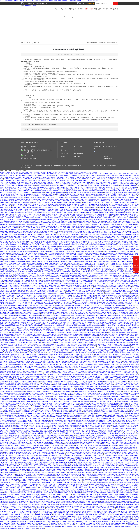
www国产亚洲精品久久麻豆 (49, 290)
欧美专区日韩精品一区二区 (81, 222)
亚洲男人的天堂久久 (36, 349)
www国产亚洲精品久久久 (36, 207)
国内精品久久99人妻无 (86, 175)
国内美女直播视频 (14, 202)
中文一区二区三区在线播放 (101, 319)
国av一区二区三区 (36, 286)
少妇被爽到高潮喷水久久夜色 (110, 448)
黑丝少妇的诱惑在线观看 (44, 305)
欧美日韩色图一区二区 (83, 303)
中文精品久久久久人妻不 (107, 308)
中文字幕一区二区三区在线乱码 (93, 283)
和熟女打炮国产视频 (40, 447)
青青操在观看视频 (39, 297)
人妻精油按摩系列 (94, 182)
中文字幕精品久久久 (55, 410)
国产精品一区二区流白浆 (77, 410)
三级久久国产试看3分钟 (91, 246)
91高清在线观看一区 (8, 448)
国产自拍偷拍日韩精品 (90, 373)
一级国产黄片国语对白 (130, 298)
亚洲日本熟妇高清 (38, 367)
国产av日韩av (77, 361)
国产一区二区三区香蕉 (115, 173)
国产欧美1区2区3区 (104, 300)
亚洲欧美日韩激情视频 (98, 356)
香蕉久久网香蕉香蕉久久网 (94, 224)
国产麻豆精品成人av (128, 259)
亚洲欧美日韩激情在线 (58, 189)
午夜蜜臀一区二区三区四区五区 (129, 195)
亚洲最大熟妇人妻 (115, 450)
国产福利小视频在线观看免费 (24, 396)
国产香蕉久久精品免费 (90, 276)
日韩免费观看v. (105, 173)
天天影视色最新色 (59, 324)
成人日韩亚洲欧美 (8, 178)
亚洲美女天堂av (63, 258)
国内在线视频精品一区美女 (91, 281)
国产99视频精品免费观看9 (84, 337)
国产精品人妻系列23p (12, 405)
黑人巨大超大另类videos (19, 175)
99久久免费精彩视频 (107, 371)
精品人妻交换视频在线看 (106, 234)
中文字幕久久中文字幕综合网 (67, 393)
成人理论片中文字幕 (35, 195)
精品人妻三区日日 (124, 202)
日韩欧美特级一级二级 (71, 415)
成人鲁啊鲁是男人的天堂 (106, 420)
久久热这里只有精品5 (91, 231)
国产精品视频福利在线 (54, 400)
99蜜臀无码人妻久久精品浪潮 (121, 413)
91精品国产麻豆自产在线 (41, 378)
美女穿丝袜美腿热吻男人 (90, 334)
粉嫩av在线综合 (57, 238)
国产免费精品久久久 (115, 302)
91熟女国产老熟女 (114, 185)
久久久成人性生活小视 (17, 205)
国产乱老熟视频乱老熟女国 (61, 313)
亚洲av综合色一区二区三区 (26, 337)
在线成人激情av (115, 226)
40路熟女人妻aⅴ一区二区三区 (129, 275)
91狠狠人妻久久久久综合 (77, 394)
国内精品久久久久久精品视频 (57, 266)
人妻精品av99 (135, 327)
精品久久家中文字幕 (51, 403)
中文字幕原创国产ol (130, 239)
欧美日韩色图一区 (101, 393)
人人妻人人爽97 (99, 381)
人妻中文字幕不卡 (29, 285)
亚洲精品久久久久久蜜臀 (70, 195)
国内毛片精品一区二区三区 (98, 266)
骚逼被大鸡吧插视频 (66, 315)
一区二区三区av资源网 (101, 194)
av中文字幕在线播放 (61, 221)
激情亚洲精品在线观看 (59, 327)
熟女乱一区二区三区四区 (20, 357)
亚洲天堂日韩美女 (103, 212)
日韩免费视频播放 (6, 234)
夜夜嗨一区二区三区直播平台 (112, 202)
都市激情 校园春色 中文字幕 (70, 371)
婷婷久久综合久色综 (7, 286)
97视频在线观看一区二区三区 (121, 320)
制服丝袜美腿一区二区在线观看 (95, 415)
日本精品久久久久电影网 (129, 178)
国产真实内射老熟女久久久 (115, 361)
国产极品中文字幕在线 (111, 452)
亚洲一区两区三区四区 (53, 300)
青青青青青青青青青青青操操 (91, 335)
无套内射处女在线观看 (92, 212)
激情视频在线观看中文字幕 (51, 374)
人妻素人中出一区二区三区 (120, 231)
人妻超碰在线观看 (14, 332)
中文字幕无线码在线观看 (68, 253)
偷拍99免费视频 (43, 310)
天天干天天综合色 (23, 265)
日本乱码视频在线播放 (34, 315)
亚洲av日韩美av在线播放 (124, 222)
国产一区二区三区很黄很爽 (127, 224)
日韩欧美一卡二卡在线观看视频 (26, 430)
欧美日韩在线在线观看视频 (107, 362)
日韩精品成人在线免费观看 (25, 421)
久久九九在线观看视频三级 (65, 263)
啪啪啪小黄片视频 (76, 173)
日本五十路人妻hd (17, 352)
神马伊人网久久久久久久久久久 (19, 266)
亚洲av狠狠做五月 (77, 285)
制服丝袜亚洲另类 (108, 454)
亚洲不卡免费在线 (28, 271)
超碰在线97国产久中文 (21, 280)
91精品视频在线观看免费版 (89, 315)
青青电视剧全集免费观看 (66, 400)
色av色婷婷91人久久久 (7, 312)
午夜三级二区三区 (75, 200)
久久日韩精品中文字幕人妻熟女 (115, 194)
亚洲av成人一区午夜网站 (16, 219)
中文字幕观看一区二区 (124, 427)
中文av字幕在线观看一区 (36, 302)
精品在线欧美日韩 (98, 349)
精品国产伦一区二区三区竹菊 (37, 317)
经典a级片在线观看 (60, 192)
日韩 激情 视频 (112, 373)
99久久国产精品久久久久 (50, 197)
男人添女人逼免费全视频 (11, 275)
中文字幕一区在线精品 (66, 283)
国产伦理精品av (88, 320)
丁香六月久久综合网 (15, 173)
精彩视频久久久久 (37, 396)
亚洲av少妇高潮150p (85, 258)
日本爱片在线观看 (27, 187)
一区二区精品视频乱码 (36, 416)
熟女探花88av (73, 364)
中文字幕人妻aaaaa (18, 286)
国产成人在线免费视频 (37, 292)
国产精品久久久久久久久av (129, 288)
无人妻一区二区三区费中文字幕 (72, 175)
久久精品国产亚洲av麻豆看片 (110, 258)
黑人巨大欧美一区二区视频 (47, 265)
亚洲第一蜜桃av (27, 389)
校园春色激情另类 (127, 322)
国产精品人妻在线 (82, 224)
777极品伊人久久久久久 (72, 292)
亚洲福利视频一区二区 (115, 275)
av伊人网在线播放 (92, 205)
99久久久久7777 (65, 185)
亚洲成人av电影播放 (62, 403)
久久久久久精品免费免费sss (26, 192)
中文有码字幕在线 (80, 280)
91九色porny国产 (109, 187)
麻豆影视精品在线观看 (30, 251)
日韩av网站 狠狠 (100, 389)
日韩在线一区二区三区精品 (94, 342)
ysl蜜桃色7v (68, 273)
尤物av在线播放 (132, 192)
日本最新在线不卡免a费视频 (120, 307)
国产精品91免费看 (85, 261)
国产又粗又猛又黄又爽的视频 (37, 248)
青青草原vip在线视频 (117, 205)
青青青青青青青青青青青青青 (111, 349)
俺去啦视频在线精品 (107, 438)
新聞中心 (80, 9)
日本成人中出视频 (33, 305)
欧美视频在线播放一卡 (100, 344)
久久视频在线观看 (125, 273)
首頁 (56, 9)
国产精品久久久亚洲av (47, 442)
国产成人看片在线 (42, 178)
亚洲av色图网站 (79, 177)
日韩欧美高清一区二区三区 (122, 374)
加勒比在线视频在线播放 (80, 347)
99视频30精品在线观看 (111, 389)
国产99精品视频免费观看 (9, 313)
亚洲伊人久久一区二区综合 (54, 231)
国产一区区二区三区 (23, 270)
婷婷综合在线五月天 (7, 221)
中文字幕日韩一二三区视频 (84, 371)
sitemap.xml (28, 167)
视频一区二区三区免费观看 (7, 379)
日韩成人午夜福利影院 (25, 307)
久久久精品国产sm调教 (70, 254)
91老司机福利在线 (31, 261)
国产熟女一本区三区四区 (76, 411)
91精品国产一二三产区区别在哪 (105, 231)
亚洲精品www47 (15, 195)
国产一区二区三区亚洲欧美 (46, 346)
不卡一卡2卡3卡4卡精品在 (28, 303)
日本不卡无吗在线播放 (23, 302)
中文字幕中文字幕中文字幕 (74, 312)
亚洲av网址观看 (88, 448)
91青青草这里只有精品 (26, 200)
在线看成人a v (81, 389)
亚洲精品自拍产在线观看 (11, 283)
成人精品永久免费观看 (73, 258)
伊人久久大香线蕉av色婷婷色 (29, 177)
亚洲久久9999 (50, 177)
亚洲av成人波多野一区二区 (122, 293)
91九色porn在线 (115, 366)
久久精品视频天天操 (88, 411)
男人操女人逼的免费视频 (10, 351)
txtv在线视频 (17, 379)
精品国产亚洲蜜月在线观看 (9, 224)
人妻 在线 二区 (21, 251)
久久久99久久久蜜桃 (61, 268)
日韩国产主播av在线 (71, 325)
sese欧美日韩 (20, 413)
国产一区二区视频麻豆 (125, 297)
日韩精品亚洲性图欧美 (80, 212)
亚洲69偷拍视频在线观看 (18, 285)
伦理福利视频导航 (39, 430)
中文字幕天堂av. (50, 248)
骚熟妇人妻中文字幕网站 (70, 376)
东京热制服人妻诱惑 (46, 214)
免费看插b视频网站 (44, 376)
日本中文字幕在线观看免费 (126, 329)
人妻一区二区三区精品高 (26, 194)
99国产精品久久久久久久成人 (25, 259)
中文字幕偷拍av (18, 211)
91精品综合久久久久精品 (27, 258)
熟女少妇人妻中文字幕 (127, 182)
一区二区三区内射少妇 (5, 204)
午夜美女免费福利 (59, 340)
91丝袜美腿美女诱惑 (40, 303)
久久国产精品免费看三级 (113, 329)
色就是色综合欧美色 (61, 290)
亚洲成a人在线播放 (42, 295)
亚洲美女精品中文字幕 (88, 285)
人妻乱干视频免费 (4, 222)
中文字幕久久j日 (118, 216)
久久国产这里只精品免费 (109, 374)
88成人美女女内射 (26, 214)
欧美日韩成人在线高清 (107, 403)
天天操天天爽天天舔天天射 (49, 259)
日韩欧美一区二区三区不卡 (21, 437)
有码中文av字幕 (74, 352)
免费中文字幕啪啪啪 (5, 189)
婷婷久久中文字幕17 (131, 388)
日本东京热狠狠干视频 (64, 249)
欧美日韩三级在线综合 (23, 283)
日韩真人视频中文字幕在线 (28, 457)
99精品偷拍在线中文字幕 (118, 190)
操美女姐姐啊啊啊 (86, 173)
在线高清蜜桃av (54, 173)
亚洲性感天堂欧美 (16, 214)
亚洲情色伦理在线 (64, 261)
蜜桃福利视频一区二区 (125, 349)
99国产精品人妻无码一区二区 (42, 366)
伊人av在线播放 (134, 204)
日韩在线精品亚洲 (48, 319)
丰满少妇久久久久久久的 (29, 352)
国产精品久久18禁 (34, 339)
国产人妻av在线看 (89, 280)
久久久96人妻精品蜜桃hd (67, 222)
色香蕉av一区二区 (69, 212)
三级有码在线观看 (125, 302)
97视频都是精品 (132, 448)
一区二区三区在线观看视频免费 (107, 238)
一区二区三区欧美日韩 (75, 344)
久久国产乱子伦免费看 (105, 270)
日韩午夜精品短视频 (65, 200)
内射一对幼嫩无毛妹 (126, 261)
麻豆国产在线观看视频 (47, 209)
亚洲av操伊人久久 (123, 381)
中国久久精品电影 (98, 364)
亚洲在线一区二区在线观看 (128, 281)
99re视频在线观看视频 (64, 246)
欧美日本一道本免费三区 (6, 378)
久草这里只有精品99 (51, 332)
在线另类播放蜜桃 (53, 276)
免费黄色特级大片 (122, 452)
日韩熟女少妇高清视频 (125, 214)
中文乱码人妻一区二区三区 (111, 192)
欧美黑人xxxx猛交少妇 (102, 330)
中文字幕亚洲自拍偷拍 (101, 398)
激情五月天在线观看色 (22, 351)
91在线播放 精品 (70, 435)
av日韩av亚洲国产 (25, 335)
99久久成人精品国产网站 (110, 379)
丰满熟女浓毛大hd (41, 229)
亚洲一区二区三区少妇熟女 (82, 340)
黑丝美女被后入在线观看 (84, 221)
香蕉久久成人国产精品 (76, 440)
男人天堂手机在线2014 (45, 357)
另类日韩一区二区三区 (104, 207)
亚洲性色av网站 (98, 425)
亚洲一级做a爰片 (31, 320)
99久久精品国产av (15, 335)
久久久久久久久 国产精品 (112, 249)
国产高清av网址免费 (126, 180)
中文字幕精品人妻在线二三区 (37, 211)
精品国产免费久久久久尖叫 (69, 322)
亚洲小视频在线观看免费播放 (84, 376)
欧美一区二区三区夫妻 (7, 232)
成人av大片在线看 (131, 307)
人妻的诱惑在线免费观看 (106, 307)
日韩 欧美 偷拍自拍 (97, 337)
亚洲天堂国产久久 (119, 295)
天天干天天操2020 (104, 416)
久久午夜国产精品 (113, 410)
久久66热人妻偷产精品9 (22, 305)
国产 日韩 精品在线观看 (33, 249)
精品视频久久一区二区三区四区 (12, 288)
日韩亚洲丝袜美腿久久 (120, 197)
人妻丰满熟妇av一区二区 (65, 297)
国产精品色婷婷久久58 (12, 270)
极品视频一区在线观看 (5, 214)
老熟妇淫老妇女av (111, 243)
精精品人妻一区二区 (56, 315)
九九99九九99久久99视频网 (31, 205)
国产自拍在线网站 (6, 200)
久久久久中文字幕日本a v (111, 435)
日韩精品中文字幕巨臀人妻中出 (100, 361)
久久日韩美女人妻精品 (32, 310)
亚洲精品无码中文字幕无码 (38, 204)
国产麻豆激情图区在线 (82, 216)
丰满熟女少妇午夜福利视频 (101, 386)
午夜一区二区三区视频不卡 (33, 356)
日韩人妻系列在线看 (86, 361)
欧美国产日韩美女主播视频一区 (85, 254)
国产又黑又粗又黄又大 (126, 300)
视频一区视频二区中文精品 (20, 249)
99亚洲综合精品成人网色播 (14, 216)
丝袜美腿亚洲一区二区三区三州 (23, 212)
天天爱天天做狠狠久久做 (89, 295)
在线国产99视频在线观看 (22, 406)
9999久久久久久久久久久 (36, 369)
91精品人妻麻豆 (15, 200)
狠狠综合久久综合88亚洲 (21, 435)
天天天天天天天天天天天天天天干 (24, 293)
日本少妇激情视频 (11, 251)
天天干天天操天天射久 (98, 202)
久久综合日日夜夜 (101, 329)
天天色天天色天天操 (132, 317)
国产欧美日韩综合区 (105, 322)
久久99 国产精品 (102, 268)
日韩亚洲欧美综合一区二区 (95, 222)
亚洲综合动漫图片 (31, 221)
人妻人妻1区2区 (69, 383)
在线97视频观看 (93, 239)
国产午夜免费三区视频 (85, 207)
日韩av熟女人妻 (48, 369)
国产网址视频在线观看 (29, 185)
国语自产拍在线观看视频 (79, 217)
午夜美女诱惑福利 (102, 189)
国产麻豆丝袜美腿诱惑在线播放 (8, 420)
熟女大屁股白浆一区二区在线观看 (65, 232)
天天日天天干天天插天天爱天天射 (11, 263)
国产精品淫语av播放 (103, 310)
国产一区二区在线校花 (131, 190)
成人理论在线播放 (45, 315)
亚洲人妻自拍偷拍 (111, 199)
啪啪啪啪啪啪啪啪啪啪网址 (68, 231)
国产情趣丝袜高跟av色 (108, 251)
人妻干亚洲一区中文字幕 (63, 207)
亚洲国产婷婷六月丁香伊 (102, 410)
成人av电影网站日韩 (68, 302)
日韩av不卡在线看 (73, 367)
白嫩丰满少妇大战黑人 (85, 332)
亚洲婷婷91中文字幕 (57, 217)
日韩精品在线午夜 (25, 401)
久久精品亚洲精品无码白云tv (45, 238)
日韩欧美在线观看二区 (43, 266)
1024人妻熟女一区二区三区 (30, 189)
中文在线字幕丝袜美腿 (56, 253)
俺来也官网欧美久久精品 (25, 405)
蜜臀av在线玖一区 (13, 373)
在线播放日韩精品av (77, 202)
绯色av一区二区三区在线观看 (102, 288)
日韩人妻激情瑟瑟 (112, 200)
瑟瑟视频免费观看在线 (9, 305)
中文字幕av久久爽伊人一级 (52, 334)
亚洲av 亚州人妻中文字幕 (39, 256)
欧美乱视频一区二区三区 (54, 185)
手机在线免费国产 (34, 410)
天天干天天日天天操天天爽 (32, 175)
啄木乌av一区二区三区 (106, 253)
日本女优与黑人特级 (56, 275)
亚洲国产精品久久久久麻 (131, 212)
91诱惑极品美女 (112, 398)
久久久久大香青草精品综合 (121, 227)
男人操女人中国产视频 (119, 308)
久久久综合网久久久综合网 (53, 187)
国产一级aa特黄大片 (58, 195)
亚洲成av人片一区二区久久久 (37, 332)
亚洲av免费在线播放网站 (60, 286)
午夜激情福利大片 (36, 209)
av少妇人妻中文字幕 (128, 216)
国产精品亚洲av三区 (115, 324)
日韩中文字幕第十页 (69, 447)
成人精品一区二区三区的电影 (19, 415)
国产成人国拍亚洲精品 (35, 393)
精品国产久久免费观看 (89, 413)
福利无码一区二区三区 (95, 438)
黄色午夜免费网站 (44, 322)
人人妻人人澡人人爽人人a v (122, 251)
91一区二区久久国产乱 (24, 369)
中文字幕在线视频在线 (87, 378)
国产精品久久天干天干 (91, 241)
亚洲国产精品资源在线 (92, 278)
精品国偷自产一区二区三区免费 (42, 271)
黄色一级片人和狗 (19, 354)
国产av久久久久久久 (33, 241)
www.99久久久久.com (42, 221)
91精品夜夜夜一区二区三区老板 (33, 290)
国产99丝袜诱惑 (26, 340)
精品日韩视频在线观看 (76, 236)
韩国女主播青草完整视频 (46, 371)
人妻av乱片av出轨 (31, 334)
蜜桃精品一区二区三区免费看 (95, 251)
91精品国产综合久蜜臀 (25, 182)
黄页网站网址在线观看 (115, 428)
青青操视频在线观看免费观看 (63, 332)
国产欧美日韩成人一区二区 (82, 226)
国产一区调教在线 (34, 325)
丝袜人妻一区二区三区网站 (96, 256)
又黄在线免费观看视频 (111, 367)
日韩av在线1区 (51, 178)
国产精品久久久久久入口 (89, 400)
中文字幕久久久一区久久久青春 (115, 383)
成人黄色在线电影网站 (56, 205)
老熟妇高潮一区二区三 (90, 329)
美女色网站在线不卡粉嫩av (100, 244)
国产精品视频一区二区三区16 (41, 173)
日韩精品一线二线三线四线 (20, 400)
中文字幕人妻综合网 (35, 217)
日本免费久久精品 (92, 243)
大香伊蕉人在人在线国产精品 (52, 285)
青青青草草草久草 (33, 226)
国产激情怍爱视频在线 (57, 214)
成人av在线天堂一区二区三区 (64, 202)
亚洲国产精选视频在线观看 (47, 437)
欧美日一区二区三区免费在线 (58, 224)
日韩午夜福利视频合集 (87, 408)
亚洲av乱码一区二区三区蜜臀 (116, 271)
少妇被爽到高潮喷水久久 (113, 244)
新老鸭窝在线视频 (21, 180)
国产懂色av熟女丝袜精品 (87, 178)
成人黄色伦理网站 (32, 400)
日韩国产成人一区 (13, 454)
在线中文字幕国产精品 (96, 258)
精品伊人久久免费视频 (99, 367)
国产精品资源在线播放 (122, 447)
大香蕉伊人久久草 (58, 209)
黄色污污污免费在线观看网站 (24, 423)
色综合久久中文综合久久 (37, 454)
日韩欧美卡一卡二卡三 (21, 428)
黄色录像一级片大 (19, 371)
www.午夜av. (95, 207)
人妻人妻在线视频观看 (71, 190)
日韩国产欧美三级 (85, 374)
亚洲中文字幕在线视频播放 (23, 313)
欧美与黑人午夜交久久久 (34, 280)
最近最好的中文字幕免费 (82, 248)
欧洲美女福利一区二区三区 (16, 244)
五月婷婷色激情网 (115, 207)
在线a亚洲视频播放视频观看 (73, 437)
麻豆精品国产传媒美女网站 (115, 315)
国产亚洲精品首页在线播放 (70, 209)
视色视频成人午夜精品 (65, 219)
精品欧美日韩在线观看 (129, 234)
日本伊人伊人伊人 (128, 406)
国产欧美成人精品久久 (124, 364)
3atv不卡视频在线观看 (64, 394)
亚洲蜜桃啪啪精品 (21, 224)
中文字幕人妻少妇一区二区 (42, 413)
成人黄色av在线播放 (39, 285)
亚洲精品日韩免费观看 (41, 185)
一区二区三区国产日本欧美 (79, 297)
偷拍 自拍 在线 (5, 356)
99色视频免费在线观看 (101, 211)
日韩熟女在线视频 (96, 175)
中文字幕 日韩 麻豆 (48, 302)
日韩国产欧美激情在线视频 (53, 440)
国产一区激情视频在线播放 (91, 421)
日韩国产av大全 (134, 251)
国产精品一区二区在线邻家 (113, 268)
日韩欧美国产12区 (78, 189)
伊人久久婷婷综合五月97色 (86, 286)
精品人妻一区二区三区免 (47, 313)
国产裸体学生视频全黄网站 (96, 192)
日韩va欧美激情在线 (69, 445)
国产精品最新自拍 (106, 342)
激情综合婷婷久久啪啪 (126, 450)
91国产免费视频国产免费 (12, 248)
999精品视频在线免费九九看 (76, 421)
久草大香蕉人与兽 (130, 217)
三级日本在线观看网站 (74, 261)
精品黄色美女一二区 (29, 244)
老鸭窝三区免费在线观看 (54, 239)
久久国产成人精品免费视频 (101, 418)
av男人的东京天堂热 (114, 236)
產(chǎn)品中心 (65, 150)
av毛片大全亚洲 (133, 202)
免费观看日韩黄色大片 (10, 180)
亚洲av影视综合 (79, 351)
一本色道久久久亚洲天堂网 (122, 229)
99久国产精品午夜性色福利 (27, 236)
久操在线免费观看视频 (111, 411)
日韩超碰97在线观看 (60, 337)
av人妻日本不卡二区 (129, 305)
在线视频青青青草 (83, 430)
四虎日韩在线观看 (20, 408)
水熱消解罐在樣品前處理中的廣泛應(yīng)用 (38, 129)
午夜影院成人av (37, 194)
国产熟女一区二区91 (73, 403)
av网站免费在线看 (107, 312)
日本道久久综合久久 (108, 216)
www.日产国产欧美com (116, 322)
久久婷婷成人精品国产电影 (121, 362)
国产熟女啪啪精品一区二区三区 (13, 303)
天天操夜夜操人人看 (77, 187)
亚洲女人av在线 (107, 221)
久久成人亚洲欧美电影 (43, 199)
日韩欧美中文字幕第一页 (78, 219)
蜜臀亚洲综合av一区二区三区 (111, 364)
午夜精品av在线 (37, 442)
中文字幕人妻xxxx (27, 209)
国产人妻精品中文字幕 (117, 270)
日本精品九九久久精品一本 (43, 253)
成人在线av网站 (51, 180)
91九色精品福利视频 (101, 383)
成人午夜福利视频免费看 (126, 319)
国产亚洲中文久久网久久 (90, 447)
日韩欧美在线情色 (56, 411)
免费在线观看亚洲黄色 (66, 238)
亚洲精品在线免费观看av (98, 265)
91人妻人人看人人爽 (43, 361)
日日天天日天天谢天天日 (66, 334)
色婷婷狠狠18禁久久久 (88, 236)
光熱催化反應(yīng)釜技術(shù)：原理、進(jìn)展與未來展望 (42, 124)
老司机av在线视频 (115, 261)
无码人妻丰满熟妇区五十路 (29, 229)
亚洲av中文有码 (45, 281)
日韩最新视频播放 (6, 376)
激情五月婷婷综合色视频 (131, 438)
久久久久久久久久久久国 (28, 297)
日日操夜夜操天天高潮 (66, 187)
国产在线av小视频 (80, 231)
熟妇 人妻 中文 (3, 253)
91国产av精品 (32, 253)
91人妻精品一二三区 (117, 425)
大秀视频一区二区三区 (64, 211)
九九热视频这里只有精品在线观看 (119, 209)
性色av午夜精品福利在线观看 (93, 217)
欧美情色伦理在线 (52, 378)
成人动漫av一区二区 (84, 352)
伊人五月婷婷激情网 (35, 313)
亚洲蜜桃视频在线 (124, 366)
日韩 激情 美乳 (14, 421)
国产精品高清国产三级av (52, 204)
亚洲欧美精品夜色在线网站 (77, 379)
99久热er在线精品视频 (44, 205)
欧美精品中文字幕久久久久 (88, 339)
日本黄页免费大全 (109, 376)
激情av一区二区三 (31, 450)
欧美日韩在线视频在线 (50, 236)
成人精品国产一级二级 (61, 303)
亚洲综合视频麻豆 (35, 243)
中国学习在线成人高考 (42, 261)
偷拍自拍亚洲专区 (113, 418)
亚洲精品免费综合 (4, 202)
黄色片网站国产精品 (71, 192)
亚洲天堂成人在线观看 (42, 263)
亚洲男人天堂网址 (106, 224)
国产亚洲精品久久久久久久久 (57, 401)
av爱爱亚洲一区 (122, 200)
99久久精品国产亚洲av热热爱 (63, 295)
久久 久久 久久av (133, 227)
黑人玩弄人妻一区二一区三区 (67, 300)
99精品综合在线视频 (39, 192)
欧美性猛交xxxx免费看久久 (12, 190)
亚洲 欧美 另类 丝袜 (113, 332)
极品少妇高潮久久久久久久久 (76, 184)
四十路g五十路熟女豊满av (127, 211)
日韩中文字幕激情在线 (111, 286)
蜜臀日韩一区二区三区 (127, 401)
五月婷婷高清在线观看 (55, 420)
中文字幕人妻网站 (130, 433)
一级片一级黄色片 (128, 359)
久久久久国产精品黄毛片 (66, 288)
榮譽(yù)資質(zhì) (78, 153)
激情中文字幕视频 (74, 427)
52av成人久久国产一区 (13, 337)
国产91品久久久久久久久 (33, 420)
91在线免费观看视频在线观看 (50, 388)
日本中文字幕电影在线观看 (119, 253)
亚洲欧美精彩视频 (129, 276)
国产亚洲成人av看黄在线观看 (71, 243)
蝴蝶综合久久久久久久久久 (19, 320)
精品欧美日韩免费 (93, 180)
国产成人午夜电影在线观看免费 (31, 376)
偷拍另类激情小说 (9, 212)
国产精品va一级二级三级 (102, 276)
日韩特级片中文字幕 (50, 192)
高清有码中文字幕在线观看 (10, 396)
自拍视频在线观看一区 (63, 421)
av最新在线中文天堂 (58, 308)
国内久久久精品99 (79, 330)
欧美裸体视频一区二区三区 (90, 185)
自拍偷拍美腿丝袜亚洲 (14, 258)
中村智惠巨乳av (27, 286)
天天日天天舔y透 (54, 258)
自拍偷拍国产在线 (102, 243)
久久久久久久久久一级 (131, 248)
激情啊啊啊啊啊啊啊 (32, 224)
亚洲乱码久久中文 (72, 389)
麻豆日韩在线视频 (46, 405)
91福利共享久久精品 (73, 432)
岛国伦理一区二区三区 (59, 398)
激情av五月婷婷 (128, 384)
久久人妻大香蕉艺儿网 (31, 295)
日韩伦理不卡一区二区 (96, 221)
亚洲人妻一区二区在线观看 (103, 334)
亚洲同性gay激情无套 (102, 204)
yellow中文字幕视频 (27, 381)
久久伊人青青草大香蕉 (33, 275)
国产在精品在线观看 (14, 265)
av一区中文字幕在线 (58, 175)
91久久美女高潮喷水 (119, 239)
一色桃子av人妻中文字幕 (56, 322)
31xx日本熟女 (80, 195)
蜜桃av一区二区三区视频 (60, 227)
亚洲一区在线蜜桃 (120, 357)
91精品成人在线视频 (72, 221)
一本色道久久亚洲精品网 (123, 398)
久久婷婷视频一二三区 (53, 310)
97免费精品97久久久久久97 (36, 373)
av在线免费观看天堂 (107, 337)
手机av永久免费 (124, 241)
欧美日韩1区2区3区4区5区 (63, 364)
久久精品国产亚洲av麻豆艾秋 (29, 178)
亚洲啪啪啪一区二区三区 (18, 197)
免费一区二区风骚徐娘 (58, 369)
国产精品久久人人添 (111, 285)
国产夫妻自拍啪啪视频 (36, 388)
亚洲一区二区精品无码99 (8, 425)
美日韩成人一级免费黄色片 (90, 189)
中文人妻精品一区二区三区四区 (83, 305)
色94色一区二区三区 (12, 241)
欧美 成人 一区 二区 (17, 187)
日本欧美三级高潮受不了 (9, 367)
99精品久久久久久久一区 (122, 313)
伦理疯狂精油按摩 (53, 246)
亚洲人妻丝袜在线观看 (54, 222)
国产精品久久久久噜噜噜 (73, 286)
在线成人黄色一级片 (32, 266)
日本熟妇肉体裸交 (65, 317)
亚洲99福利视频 (15, 427)
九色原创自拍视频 (119, 238)
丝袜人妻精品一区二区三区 (81, 369)
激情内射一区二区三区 (33, 452)
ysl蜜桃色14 (26, 329)
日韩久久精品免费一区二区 (39, 200)
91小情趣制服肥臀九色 (67, 271)
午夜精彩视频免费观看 (77, 273)
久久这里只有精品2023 (110, 254)
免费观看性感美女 (87, 202)
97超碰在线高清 (102, 421)
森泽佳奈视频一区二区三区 (87, 319)
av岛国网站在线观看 (31, 180)
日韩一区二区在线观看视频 (53, 200)
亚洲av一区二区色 (60, 415)
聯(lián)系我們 (114, 9)
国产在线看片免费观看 (114, 319)
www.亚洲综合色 (55, 216)
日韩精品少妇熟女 (41, 177)
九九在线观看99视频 (115, 180)
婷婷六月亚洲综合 (18, 232)
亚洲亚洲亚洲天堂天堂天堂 (72, 319)
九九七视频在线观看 (56, 366)
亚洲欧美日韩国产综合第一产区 (36, 278)
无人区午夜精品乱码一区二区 (85, 367)
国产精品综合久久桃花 (16, 189)
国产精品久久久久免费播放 (65, 457)
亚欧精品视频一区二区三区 (66, 310)
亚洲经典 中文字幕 (35, 335)
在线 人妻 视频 (52, 221)
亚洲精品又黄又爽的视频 (125, 236)
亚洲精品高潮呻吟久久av (29, 219)
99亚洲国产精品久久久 (48, 342)
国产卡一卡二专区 (106, 443)
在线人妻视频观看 (134, 185)
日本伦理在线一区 (133, 325)
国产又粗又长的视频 (25, 388)
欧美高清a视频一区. (30, 413)
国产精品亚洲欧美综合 (92, 391)
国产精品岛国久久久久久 (77, 211)
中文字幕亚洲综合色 (39, 293)
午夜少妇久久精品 (94, 226)
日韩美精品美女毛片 (110, 293)
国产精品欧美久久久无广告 (52, 184)
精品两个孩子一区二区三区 (7, 211)
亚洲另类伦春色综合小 (112, 344)
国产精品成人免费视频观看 (111, 256)
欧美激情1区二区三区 (108, 408)
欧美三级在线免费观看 (57, 305)
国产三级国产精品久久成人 (129, 175)
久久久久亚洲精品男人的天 (26, 427)
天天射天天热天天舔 (123, 418)
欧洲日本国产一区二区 (75, 178)
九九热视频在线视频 (91, 297)
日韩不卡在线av (52, 295)
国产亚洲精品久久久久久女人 (84, 325)
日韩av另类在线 (59, 452)
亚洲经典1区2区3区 (33, 327)
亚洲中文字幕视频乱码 (21, 298)
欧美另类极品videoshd (41, 300)
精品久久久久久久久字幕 (76, 185)
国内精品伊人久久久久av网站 (102, 339)
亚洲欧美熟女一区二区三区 (77, 194)
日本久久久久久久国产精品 (87, 200)
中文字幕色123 (19, 394)
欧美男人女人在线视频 (50, 232)
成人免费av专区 (75, 239)
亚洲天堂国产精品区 (28, 367)
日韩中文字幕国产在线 (5, 197)
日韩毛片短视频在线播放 (84, 384)
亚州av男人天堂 (85, 182)
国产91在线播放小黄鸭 (36, 227)
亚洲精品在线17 (46, 401)
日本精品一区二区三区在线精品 (95, 357)
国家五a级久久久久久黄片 (77, 448)
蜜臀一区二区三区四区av (16, 222)
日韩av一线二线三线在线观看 (95, 290)
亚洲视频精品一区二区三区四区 (42, 258)
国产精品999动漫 (79, 452)
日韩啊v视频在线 (73, 362)
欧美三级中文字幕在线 (66, 381)
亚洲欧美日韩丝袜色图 (22, 347)
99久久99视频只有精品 (79, 271)
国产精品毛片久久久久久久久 (14, 381)
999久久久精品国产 (25, 332)
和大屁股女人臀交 (98, 408)
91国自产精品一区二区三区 (103, 214)
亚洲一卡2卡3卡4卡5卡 (126, 356)
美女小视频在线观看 (65, 373)
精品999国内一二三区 (33, 428)
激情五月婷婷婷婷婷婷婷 (87, 327)
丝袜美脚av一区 (79, 398)
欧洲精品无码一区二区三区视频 (14, 209)
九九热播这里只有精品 (57, 351)
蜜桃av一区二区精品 (70, 177)
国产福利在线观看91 (112, 445)
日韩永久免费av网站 (54, 261)
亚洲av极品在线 (47, 351)
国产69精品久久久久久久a (90, 177)
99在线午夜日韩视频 (39, 232)
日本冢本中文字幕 (60, 430)
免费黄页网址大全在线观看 (25, 308)
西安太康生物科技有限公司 (34, 3)
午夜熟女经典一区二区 (16, 229)
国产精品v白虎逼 (99, 354)
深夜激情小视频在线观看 (81, 232)
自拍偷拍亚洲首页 (131, 403)
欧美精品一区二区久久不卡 (91, 300)
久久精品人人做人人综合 (98, 227)
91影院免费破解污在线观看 (40, 239)
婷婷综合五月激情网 (21, 420)
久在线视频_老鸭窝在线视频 (17, 374)
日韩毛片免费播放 (68, 396)
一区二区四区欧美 (94, 432)
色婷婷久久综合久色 (62, 378)
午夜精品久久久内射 (70, 248)
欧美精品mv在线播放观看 (44, 443)
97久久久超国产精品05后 (72, 234)
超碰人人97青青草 (15, 236)
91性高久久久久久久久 (88, 450)
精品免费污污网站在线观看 (8, 315)
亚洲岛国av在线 (30, 438)
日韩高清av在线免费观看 (32, 276)
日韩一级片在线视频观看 (83, 192)
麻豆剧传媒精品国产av (5, 205)
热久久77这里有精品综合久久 (51, 288)
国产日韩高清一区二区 (64, 320)
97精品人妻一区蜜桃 (24, 248)
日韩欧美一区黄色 (115, 224)
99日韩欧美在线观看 (104, 275)
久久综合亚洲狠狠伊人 (80, 275)
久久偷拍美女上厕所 (132, 187)
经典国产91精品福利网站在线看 (96, 292)
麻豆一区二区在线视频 (44, 283)
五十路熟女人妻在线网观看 (12, 443)
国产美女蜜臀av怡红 (14, 182)
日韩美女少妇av (117, 415)
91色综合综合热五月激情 (108, 197)
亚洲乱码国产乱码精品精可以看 (18, 356)
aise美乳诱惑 (36, 381)
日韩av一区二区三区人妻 (78, 283)
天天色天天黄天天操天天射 (49, 202)
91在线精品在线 (89, 219)
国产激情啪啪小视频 (69, 330)
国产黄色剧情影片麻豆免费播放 (31, 222)
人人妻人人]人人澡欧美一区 (73, 256)
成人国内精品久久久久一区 (46, 406)
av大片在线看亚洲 (101, 199)
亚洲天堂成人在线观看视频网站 (116, 212)
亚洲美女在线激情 (122, 232)
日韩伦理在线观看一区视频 (62, 178)
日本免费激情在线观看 (72, 356)
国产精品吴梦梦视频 (45, 329)
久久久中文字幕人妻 (45, 249)
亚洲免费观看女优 (103, 335)
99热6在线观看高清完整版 (27, 173)
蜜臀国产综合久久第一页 (131, 295)
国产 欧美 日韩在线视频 (18, 271)
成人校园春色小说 (43, 222)
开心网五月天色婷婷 (129, 383)
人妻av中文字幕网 (60, 212)
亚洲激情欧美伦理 (50, 303)
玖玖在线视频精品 (71, 268)
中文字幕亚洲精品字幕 (70, 342)
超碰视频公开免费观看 (13, 192)
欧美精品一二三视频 (109, 229)
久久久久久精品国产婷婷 (57, 443)
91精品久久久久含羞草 (20, 448)
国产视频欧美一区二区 (13, 243)
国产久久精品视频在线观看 (9, 423)
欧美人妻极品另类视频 (12, 430)
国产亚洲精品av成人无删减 (98, 249)
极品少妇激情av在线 (38, 308)
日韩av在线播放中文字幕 (126, 244)
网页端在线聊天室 (10, 408)
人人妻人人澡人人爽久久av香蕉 (105, 455)
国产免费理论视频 (95, 428)
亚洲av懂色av (95, 332)
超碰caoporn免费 (52, 344)
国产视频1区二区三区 (55, 450)
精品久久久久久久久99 (124, 249)
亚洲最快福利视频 (69, 398)
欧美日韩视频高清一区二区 (11, 339)
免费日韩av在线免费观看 (62, 362)
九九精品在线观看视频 (22, 278)
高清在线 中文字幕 (103, 278)
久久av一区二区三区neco (10, 317)
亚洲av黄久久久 (31, 415)
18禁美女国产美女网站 (128, 408)
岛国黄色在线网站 (54, 393)
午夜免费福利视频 (53, 263)
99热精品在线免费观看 (113, 177)
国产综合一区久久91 (99, 229)
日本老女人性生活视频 (70, 324)
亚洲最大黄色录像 (21, 268)
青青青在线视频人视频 (124, 405)
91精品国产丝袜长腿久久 (37, 307)
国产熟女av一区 (42, 440)
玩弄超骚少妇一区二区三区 (26, 239)
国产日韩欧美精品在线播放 (50, 207)
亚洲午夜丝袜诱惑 (40, 184)
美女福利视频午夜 (24, 288)
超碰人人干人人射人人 (23, 324)
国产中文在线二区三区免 (8, 334)
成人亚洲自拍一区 (104, 195)
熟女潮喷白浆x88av (27, 216)
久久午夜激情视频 (41, 180)
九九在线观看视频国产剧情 (46, 327)
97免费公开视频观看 (58, 384)
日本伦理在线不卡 (115, 241)
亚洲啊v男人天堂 (68, 189)
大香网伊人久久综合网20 (105, 391)
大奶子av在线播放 (107, 178)
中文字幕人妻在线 (36, 216)
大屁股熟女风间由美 (102, 297)
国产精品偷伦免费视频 (70, 293)
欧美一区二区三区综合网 (34, 281)
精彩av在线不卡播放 (69, 308)
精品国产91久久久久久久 (132, 221)
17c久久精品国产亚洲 (5, 285)
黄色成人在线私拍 (45, 280)
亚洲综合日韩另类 (82, 415)
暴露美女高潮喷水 (22, 275)
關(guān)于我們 (78, 146)
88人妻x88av (23, 322)
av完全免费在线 (18, 178)
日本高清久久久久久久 (17, 376)
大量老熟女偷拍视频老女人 (11, 259)
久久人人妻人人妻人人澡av (120, 312)
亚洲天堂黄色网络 (117, 178)
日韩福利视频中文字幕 (45, 432)
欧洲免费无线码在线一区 (132, 455)
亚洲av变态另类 (54, 249)
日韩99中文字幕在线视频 (78, 329)
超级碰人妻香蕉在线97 (126, 207)
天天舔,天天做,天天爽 (80, 445)
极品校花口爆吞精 (117, 369)
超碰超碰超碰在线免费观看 (96, 216)
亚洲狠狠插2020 (43, 428)
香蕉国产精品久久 (89, 354)
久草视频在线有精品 (86, 227)
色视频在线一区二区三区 (43, 224)
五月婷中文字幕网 (60, 256)
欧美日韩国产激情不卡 (90, 330)
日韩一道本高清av (59, 342)
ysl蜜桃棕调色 (27, 204)
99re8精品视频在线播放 (113, 189)
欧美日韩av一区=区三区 (16, 297)
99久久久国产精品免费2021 (26, 246)
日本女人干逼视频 (96, 317)
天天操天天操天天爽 (47, 383)
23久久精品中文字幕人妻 (55, 226)
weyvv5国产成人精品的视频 (111, 427)
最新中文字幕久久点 (82, 251)
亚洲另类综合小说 (96, 173)
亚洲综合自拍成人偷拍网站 (104, 209)
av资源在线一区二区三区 (127, 268)
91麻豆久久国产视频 (23, 373)
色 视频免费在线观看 (94, 270)
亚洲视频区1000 (68, 214)
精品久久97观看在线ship (21, 425)
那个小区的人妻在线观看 (96, 313)
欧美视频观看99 (13, 432)
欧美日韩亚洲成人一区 (98, 293)
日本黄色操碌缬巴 (93, 238)
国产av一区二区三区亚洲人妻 (129, 351)
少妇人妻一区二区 (124, 189)
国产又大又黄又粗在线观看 (65, 173)
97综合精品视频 (39, 244)
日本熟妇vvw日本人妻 (16, 359)
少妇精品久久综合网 (25, 227)
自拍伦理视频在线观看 (102, 263)
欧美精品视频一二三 (9, 273)
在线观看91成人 (61, 292)
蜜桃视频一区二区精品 (27, 256)
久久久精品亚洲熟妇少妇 (37, 190)
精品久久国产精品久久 (61, 180)
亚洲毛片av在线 (38, 259)
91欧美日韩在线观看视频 (46, 325)
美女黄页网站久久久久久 (10, 268)
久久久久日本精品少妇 (99, 327)
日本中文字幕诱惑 (64, 184)
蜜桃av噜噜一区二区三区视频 (44, 189)
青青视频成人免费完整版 (106, 432)
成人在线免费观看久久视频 (84, 401)
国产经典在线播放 (76, 182)
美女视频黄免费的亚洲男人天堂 (66, 388)
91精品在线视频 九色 (68, 305)
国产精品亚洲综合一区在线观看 (71, 405)
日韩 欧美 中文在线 (35, 234)
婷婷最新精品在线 (39, 236)
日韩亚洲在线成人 (49, 278)
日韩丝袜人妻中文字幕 (81, 290)
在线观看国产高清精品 (72, 265)
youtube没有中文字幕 (49, 268)
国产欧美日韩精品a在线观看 (121, 283)
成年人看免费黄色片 (36, 401)
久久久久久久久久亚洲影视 (78, 246)
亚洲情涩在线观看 (116, 182)
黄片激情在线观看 (55, 280)
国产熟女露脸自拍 (39, 362)
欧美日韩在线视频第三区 (67, 275)
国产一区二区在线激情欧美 (37, 288)
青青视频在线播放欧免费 (103, 185)
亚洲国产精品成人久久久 (105, 433)
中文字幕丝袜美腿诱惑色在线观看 (113, 351)
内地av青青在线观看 (9, 346)
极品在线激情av (62, 374)
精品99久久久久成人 (84, 403)
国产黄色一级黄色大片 (8, 238)
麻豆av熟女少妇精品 (60, 437)
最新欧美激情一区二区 (66, 450)
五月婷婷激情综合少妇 (46, 195)
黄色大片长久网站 (82, 209)
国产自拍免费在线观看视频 (76, 413)
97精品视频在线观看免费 (114, 211)
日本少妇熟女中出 (127, 425)
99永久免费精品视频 (15, 344)
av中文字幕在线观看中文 (124, 258)
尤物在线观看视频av (35, 329)
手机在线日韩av (83, 243)
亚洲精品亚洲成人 (53, 320)
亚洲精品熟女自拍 (79, 276)
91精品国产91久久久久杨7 (93, 308)
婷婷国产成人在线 (125, 346)
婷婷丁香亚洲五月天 (24, 319)
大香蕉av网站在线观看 (89, 187)
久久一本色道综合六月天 (77, 320)
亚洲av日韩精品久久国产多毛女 (66, 276)
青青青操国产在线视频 (124, 256)
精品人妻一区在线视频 (102, 400)
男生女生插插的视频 (53, 394)
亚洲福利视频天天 (133, 376)
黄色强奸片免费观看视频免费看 (117, 310)
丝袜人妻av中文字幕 (34, 270)
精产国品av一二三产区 (47, 312)
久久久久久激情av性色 (105, 182)
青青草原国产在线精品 (71, 224)
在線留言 (105, 9)
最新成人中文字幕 (99, 427)
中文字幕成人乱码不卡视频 (63, 194)
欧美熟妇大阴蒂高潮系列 (100, 259)
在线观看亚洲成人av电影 (79, 241)
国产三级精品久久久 (63, 367)
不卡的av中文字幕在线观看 (114, 401)
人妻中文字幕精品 (126, 173)
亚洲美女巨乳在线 (46, 216)
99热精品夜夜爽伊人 (67, 205)
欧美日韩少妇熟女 (90, 435)
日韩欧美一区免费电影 (25, 349)
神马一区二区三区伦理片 (92, 275)
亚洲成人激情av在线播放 (119, 420)
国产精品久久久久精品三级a (121, 219)
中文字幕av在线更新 (41, 219)
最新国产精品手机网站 (89, 211)
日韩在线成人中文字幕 (25, 190)
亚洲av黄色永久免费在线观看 (53, 317)
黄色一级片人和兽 (25, 234)
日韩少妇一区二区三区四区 (50, 292)
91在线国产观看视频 (131, 253)
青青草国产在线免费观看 (85, 266)
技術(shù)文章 (89, 9)
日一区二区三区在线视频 (120, 187)
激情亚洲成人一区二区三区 (111, 292)
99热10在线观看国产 (20, 273)
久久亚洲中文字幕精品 (99, 286)
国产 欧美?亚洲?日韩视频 (101, 236)
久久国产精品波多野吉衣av (39, 187)
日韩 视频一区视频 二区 (118, 438)
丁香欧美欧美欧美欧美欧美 (78, 433)
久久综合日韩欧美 (84, 197)
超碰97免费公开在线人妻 (34, 398)
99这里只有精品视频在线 (23, 410)
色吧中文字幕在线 (102, 177)
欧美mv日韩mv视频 (79, 302)
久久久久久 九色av (110, 442)
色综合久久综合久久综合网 (57, 376)
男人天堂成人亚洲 (14, 227)
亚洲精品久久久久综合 (73, 180)
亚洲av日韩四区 (12, 253)
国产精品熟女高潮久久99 (89, 214)
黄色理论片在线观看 (84, 234)
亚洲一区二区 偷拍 (86, 312)
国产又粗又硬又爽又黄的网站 (125, 266)
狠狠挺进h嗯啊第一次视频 (25, 202)
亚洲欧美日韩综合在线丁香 (116, 184)
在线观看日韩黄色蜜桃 (57, 243)
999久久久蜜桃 (118, 408)
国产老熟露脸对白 (28, 374)
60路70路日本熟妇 (125, 280)
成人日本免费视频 (13, 207)
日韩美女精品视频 (131, 243)
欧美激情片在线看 (99, 187)
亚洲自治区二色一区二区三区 (114, 259)
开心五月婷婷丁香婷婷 (80, 393)
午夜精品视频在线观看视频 (116, 406)
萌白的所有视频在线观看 (104, 241)
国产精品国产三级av (123, 325)
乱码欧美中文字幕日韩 (114, 280)
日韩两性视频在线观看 (131, 340)
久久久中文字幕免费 (82, 342)
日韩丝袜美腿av (48, 190)
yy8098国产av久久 (39, 374)
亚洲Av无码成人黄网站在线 (74, 227)
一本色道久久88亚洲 (121, 373)
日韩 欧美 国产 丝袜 (129, 271)
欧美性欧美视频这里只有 (9, 406)
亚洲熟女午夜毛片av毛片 (55, 361)
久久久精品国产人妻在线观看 (92, 195)
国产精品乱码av (113, 232)
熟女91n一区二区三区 (107, 317)
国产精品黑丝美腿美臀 (69, 452)
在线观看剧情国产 (106, 175)
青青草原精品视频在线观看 (61, 339)
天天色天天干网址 (65, 281)
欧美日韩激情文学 (83, 239)
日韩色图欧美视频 (77, 298)
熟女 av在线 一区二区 (76, 244)
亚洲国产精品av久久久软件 (11, 369)
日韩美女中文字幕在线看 (12, 226)
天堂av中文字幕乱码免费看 (31, 455)
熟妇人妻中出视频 (76, 315)
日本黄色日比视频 (88, 229)
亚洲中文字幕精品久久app (77, 281)
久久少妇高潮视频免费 (46, 217)
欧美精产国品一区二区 (20, 238)
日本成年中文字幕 (4, 173)
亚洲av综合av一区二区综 (45, 455)
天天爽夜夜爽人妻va (14, 342)
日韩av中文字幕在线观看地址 (67, 280)
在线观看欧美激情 (91, 209)
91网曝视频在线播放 (56, 329)
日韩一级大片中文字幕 (105, 226)
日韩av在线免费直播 (48, 227)
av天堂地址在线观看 (42, 251)
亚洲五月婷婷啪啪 (22, 241)
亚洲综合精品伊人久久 (114, 335)
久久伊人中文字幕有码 (22, 253)
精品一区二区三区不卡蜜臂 (13, 184)
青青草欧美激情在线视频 (56, 423)
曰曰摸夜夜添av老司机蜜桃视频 (125, 379)
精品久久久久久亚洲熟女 (119, 248)
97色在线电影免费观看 (95, 197)
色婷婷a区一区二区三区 (72, 442)
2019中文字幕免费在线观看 (80, 383)
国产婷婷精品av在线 (129, 194)
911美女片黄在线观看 (123, 411)
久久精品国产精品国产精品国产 (39, 182)
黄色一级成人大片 (54, 359)
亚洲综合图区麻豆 (91, 190)
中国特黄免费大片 (106, 366)
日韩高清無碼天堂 (37, 202)
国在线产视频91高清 (63, 425)
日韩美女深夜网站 (56, 455)
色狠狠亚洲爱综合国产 (67, 361)
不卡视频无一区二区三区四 (124, 286)
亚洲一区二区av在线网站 (71, 266)
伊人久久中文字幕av (91, 271)
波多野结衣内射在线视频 (72, 430)
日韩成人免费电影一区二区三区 (111, 290)
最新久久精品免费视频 (98, 351)
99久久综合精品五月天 (115, 195)
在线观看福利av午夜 (118, 234)
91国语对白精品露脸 (89, 194)
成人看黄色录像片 (82, 357)
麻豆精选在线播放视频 (88, 259)
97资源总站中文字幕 (47, 408)
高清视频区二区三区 (25, 195)
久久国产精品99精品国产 (78, 199)
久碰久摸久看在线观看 (31, 199)
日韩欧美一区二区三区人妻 (83, 322)
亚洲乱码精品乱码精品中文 (80, 205)
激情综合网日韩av (109, 227)
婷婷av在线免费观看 (28, 232)
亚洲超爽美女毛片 (68, 391)
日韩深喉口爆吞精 (58, 307)
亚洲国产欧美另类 (96, 325)
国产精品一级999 (43, 276)
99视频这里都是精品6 (10, 278)
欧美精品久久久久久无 (59, 234)
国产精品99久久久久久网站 (71, 384)
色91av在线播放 (71, 290)
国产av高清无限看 (14, 349)
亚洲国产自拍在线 (132, 371)
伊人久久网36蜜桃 (43, 241)
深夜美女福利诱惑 (58, 330)
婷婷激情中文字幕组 (14, 307)
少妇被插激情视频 (8, 281)
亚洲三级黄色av (6, 322)
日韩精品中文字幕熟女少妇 (124, 445)
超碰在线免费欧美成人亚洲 (48, 194)
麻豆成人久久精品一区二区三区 (83, 388)
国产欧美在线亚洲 (39, 197)
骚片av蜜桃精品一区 (37, 330)
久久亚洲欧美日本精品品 (52, 211)
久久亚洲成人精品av (96, 366)
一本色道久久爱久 (75, 317)
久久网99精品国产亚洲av (123, 199)
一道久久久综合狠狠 (121, 285)
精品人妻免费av (53, 427)
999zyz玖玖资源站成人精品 (121, 376)
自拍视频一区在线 (127, 361)
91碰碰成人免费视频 (17, 254)
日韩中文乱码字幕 (32, 440)
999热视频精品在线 (78, 334)
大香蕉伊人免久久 (104, 184)
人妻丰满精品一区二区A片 (55, 438)
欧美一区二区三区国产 (91, 199)
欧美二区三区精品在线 (23, 207)
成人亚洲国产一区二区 (83, 313)
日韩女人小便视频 (124, 177)
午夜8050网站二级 (95, 362)
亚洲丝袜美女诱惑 (61, 197)
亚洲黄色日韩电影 (106, 425)
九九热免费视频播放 (57, 416)
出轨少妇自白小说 (47, 389)
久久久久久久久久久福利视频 (116, 276)
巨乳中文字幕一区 (66, 199)
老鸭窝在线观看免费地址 (23, 411)
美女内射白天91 (58, 406)
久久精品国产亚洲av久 (104, 180)
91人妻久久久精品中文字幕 (63, 236)
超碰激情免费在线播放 (101, 373)
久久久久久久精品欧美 (18, 361)
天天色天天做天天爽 (96, 443)
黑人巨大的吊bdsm (59, 177)
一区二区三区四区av (34, 406)
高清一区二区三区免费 (58, 293)
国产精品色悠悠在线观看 (94, 232)
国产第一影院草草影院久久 (78, 359)
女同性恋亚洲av (33, 443)
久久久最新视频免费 (68, 354)
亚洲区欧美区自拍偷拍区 (55, 199)
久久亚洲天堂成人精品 (91, 204)
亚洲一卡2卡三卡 (120, 254)
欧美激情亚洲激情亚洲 (51, 447)
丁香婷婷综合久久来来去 (10, 411)
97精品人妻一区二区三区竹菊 (66, 229)
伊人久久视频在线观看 (62, 259)
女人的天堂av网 (99, 178)
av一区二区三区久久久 (65, 182)
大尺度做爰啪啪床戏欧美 (59, 325)
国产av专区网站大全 (46, 243)
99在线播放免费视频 (11, 231)
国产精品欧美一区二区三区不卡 (105, 239)
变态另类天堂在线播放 (111, 303)
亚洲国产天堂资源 (36, 312)
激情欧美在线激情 (133, 209)
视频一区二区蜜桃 (83, 292)
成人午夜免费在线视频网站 (18, 199)
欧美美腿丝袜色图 (77, 450)
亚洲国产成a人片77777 (29, 254)
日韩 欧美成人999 (67, 217)
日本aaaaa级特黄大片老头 (50, 367)
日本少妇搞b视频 (14, 322)
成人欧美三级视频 (8, 452)
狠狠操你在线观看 (126, 315)
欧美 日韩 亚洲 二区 (95, 340)
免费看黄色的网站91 (60, 248)
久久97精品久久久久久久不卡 (86, 427)
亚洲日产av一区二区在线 (33, 322)
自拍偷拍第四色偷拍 (14, 246)
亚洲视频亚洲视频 (109, 219)
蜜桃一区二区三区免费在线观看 (82, 366)
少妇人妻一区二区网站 (89, 394)
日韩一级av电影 (27, 292)
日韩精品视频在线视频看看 (93, 253)
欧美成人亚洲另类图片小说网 (38, 403)
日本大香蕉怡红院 (44, 410)
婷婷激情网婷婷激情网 (20, 334)
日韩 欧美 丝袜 (75, 332)
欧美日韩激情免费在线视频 (46, 270)
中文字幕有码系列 (4, 256)
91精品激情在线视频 (117, 175)
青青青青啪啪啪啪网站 (5, 329)
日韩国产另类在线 (15, 234)
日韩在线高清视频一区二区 (104, 205)
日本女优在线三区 (79, 300)
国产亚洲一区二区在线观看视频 (68, 216)
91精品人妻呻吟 (57, 335)
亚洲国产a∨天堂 (123, 278)
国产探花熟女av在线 (65, 410)
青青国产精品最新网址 (5, 187)
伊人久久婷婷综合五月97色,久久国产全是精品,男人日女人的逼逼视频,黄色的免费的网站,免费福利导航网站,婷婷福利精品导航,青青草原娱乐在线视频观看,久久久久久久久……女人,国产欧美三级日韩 (49, 0)
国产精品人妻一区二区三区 (27, 344)
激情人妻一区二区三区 (24, 418)
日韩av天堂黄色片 (55, 283)
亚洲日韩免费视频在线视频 (127, 246)
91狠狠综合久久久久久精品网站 (101, 378)
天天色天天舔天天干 (78, 263)
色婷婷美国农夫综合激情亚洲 (17, 290)
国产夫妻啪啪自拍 (59, 254)
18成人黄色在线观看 (69, 351)
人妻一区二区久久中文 (58, 383)
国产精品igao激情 (127, 263)
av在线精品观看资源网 (129, 270)
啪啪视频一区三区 (75, 249)
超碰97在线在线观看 (78, 214)
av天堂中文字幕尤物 (98, 254)
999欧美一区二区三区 (86, 317)
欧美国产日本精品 (83, 180)
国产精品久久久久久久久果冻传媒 (38, 418)
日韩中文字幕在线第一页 (33, 357)
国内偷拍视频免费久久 (15, 256)
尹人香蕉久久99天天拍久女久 (50, 244)
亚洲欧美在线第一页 (128, 205)
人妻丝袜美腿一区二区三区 (115, 263)
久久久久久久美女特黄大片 (130, 437)
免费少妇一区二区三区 (96, 261)
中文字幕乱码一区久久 (132, 200)
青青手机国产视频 (21, 364)
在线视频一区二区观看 (5, 457)
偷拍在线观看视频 (124, 185)
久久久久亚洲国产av (33, 298)
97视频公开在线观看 (12, 261)
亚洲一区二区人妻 (54, 448)
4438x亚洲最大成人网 (23, 339)
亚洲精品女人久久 (67, 406)
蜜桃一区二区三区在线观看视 (80, 238)
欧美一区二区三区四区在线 (83, 428)
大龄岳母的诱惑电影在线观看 (91, 184)
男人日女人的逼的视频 (72, 337)
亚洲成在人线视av (87, 351)
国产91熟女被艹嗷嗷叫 (102, 271)
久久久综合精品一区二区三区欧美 (20, 217)
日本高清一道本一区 (33, 346)
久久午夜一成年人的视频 (17, 185)
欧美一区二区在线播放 (67, 298)
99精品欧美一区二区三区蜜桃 (41, 246)
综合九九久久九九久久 (111, 266)
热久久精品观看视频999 (13, 194)
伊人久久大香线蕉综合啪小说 (27, 184)
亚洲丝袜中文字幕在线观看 (46, 435)
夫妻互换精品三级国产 (35, 324)
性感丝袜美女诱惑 (72, 313)
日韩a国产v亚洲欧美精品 (130, 184)
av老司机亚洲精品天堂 (49, 337)
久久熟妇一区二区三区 (93, 347)
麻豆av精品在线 (108, 440)
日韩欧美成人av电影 (29, 447)
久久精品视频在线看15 (97, 440)
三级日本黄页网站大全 (130, 342)
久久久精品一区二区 (8, 357)
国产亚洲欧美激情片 (45, 275)
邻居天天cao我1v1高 (96, 305)
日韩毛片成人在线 (7, 175)
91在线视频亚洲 (128, 443)
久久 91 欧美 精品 (35, 214)
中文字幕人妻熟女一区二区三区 (110, 325)
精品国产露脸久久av (118, 432)
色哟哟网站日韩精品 (107, 248)
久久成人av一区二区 (32, 238)
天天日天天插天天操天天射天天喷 (32, 383)
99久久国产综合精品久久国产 (59, 389)
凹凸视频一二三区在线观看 (14, 177)
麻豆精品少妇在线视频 (17, 204)
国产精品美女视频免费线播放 (46, 452)
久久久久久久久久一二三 (70, 307)
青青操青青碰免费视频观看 (28, 379)
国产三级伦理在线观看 (33, 435)
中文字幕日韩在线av (59, 349)
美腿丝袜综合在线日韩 (53, 182)
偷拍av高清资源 (133, 413)
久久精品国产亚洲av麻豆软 (68, 455)
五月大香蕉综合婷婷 (106, 217)
